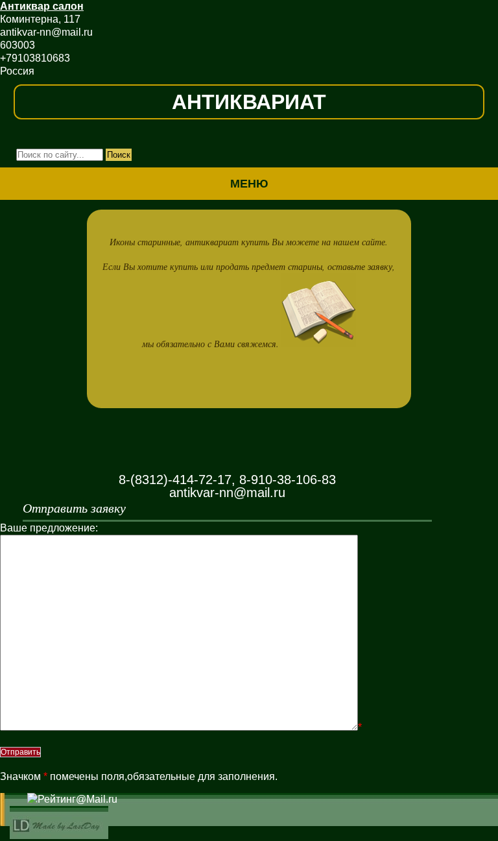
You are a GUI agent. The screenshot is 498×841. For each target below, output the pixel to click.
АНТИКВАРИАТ (249, 102)
